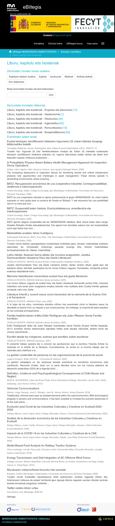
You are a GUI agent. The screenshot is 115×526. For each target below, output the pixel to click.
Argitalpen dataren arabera (22, 76)
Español (58, 35)
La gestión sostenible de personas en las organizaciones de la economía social (55, 355)
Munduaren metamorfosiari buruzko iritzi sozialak (36, 469)
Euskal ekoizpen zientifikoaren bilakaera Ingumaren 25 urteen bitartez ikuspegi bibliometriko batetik (54, 142)
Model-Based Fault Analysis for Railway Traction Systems (41, 445)
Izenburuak (55, 76)
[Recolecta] (41, 509)
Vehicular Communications (23, 388)
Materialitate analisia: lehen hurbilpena (30, 233)
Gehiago (11, 496)
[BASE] (25, 509)
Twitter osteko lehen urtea (22, 488)
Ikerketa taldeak (84, 76)
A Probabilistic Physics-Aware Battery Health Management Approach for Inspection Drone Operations (57, 163)
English (68, 35)
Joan (51, 94)
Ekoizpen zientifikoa (71, 51)
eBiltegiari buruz (74, 43)
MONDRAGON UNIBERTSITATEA (20, 518)
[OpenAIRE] (13, 509)
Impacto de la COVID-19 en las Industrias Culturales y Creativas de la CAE (52, 433)
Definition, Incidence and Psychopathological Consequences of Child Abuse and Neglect (55, 374)
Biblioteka (44, 518)
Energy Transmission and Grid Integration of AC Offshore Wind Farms (48, 457)
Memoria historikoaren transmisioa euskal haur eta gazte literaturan (47, 276)
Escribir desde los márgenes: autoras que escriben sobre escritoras (47, 336)
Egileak (43, 76)
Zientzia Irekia (55, 43)
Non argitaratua (16, 81)
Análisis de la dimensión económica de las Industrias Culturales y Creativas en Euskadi (54, 419)
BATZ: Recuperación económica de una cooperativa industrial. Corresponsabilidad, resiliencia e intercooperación (57, 185)
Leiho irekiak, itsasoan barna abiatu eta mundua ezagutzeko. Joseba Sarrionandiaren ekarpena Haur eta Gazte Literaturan (48, 256)
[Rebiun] (94, 509)
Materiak (69, 76)
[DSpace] (106, 518)
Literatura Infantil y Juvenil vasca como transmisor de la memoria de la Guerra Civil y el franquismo (56, 295)
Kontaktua (39, 43)
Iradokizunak (20, 521)
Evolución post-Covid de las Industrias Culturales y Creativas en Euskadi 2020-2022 (54, 407)
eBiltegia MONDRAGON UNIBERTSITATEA (34, 51)
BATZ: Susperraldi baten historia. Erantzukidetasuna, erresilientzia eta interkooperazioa (49, 209)
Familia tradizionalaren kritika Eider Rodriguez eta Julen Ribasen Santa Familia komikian (54, 316)
